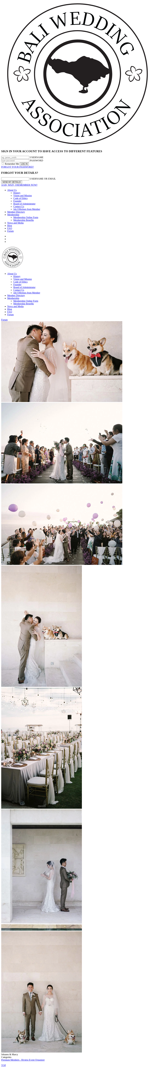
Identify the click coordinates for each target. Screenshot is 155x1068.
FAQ (9, 228)
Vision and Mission (22, 195)
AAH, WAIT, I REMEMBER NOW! (19, 185)
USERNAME (36, 157)
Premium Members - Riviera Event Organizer (23, 1060)
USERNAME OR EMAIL (43, 178)
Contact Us (18, 206)
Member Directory (16, 212)
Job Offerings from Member (26, 209)
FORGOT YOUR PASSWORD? (17, 167)
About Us (12, 190)
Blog (9, 225)
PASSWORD (36, 160)
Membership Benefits (23, 220)
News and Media (15, 223)
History (16, 193)
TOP (3, 1065)
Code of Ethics (20, 198)
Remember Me (12, 164)
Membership (13, 214)
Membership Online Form (25, 217)
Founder (17, 201)
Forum (10, 231)
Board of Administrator (24, 203)
